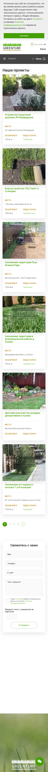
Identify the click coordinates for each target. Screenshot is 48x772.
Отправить (24, 625)
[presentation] (9, 93)
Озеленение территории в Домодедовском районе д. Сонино (20, 339)
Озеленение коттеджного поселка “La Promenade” (19, 486)
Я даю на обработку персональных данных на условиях (25, 601)
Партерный (27, 139)
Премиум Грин (29, 213)
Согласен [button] (24, 36)
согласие (37, 19)
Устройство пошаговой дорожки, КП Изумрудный (19, 116)
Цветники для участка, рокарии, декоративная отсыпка (22, 414)
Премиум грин (29, 364)
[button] (26, 28)
